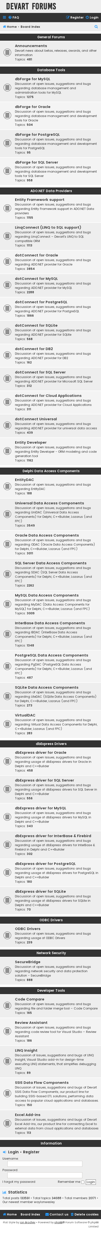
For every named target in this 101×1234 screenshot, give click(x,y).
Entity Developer (31, 442)
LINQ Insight (26, 1050)
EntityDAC (24, 479)
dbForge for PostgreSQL (37, 134)
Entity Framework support (39, 199)
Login (13, 1152)
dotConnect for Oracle (36, 255)
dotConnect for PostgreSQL (41, 302)
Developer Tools (51, 990)
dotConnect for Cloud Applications (48, 395)
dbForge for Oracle (32, 106)
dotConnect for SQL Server (40, 372)
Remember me (69, 1182)
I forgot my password (18, 1182)
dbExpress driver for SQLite (40, 891)
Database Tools (51, 70)
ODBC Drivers (51, 920)
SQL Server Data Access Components (51, 563)
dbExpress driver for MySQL (40, 808)
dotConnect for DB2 (34, 348)
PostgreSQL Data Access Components (51, 655)
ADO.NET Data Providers (51, 191)
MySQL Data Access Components (47, 595)
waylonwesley (44, 1202)
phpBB (58, 1222)
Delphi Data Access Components (51, 471)
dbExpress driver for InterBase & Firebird (53, 835)
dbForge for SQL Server (36, 162)
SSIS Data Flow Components (42, 1082)
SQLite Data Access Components (46, 687)
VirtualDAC (25, 715)
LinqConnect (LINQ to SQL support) (48, 227)
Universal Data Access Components (49, 503)
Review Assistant (31, 1022)
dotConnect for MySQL (36, 278)
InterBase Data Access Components (50, 623)
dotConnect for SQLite (36, 325)
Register (31, 1152)
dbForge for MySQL (32, 79)
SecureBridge (27, 962)
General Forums (51, 37)
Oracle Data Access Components (47, 535)
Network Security (51, 953)
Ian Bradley (27, 1222)
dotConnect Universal (36, 419)
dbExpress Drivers (51, 744)
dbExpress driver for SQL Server (44, 780)
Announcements (31, 45)
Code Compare (29, 999)
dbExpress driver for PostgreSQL (45, 863)
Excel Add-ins (27, 1114)
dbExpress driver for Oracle (40, 752)
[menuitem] (13, 17)
